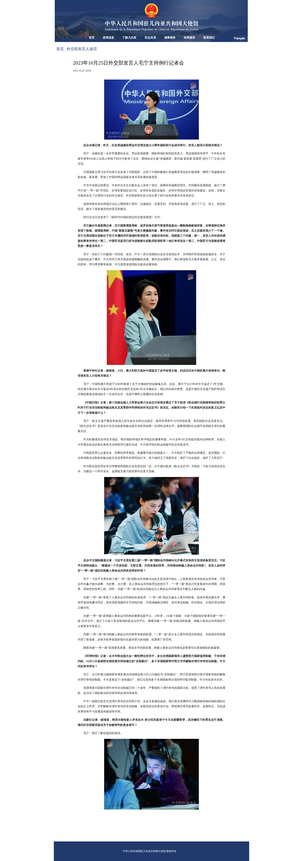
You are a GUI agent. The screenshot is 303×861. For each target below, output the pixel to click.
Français (239, 38)
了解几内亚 (129, 37)
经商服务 (189, 37)
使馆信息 (108, 37)
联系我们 (209, 37)
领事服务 (170, 37)
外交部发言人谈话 (82, 49)
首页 (92, 37)
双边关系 (150, 37)
